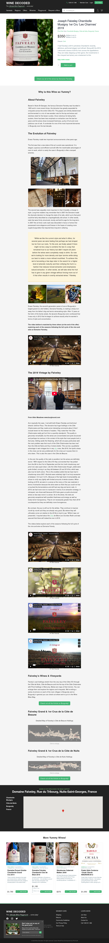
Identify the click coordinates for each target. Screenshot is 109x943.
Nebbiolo (84, 867)
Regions (18, 10)
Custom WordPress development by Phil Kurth (66, 940)
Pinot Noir (60, 31)
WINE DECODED (18, 3)
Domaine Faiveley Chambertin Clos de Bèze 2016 (40, 872)
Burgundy (91, 31)
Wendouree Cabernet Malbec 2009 (65, 871)
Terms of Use (60, 926)
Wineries (33, 10)
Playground (42, 10)
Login (91, 2)
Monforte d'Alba (86, 868)
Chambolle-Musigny (73, 31)
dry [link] (56, 448)
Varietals (9, 10)
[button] (37, 197)
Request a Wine (54, 10)
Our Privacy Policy (61, 923)
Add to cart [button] (23, 891)
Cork (64, 41)
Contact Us (84, 920)
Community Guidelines (62, 920)
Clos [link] (51, 515)
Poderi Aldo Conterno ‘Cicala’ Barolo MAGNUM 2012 (89, 872)
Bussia (92, 866)
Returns (58, 917)
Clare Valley (70, 866)
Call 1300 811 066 (86, 923)
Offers (25, 10)
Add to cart (68, 65)
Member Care (84, 2)
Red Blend (60, 867)
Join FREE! (99, 2)
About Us (83, 917)
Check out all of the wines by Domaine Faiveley (54, 79)
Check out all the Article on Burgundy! (54, 703)
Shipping (58, 915)
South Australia (62, 868)
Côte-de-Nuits (83, 31)
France (97, 31)
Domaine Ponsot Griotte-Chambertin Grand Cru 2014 (17, 872)
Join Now (83, 915)
